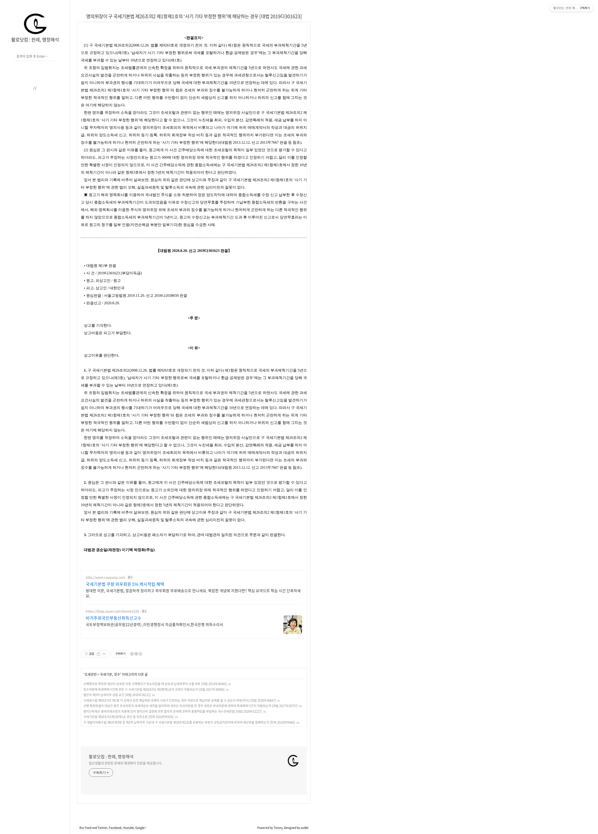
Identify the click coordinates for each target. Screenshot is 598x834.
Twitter (102, 828)
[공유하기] (98, 653)
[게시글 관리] (104, 653)
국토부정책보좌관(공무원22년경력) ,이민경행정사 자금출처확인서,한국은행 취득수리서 (154, 624)
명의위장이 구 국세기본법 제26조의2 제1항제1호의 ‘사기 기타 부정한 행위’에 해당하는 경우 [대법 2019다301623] (194, 16)
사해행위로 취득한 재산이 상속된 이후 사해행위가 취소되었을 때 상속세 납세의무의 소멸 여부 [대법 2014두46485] (155, 683)
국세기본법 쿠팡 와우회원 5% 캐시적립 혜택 (125, 584)
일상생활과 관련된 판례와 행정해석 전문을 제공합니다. (125, 763)
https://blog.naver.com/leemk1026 (112, 611)
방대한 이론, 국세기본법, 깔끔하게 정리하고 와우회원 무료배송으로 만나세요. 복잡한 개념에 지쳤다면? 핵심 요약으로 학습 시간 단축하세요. (193, 593)
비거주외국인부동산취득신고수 (113, 618)
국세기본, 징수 (110, 674)
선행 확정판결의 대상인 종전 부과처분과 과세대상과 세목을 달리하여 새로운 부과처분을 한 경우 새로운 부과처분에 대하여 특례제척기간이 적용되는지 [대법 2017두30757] (190, 705)
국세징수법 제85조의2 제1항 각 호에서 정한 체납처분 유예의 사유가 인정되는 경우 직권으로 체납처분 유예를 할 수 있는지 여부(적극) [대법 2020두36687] (179, 700)
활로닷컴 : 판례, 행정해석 (35, 39)
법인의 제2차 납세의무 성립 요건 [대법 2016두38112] (117, 694)
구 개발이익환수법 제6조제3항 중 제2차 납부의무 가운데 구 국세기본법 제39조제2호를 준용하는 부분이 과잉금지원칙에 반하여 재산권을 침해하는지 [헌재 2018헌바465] (189, 722)
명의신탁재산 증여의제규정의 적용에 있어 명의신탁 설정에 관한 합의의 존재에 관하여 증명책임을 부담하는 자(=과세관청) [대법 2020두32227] (172, 711)
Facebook (115, 828)
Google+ (140, 828)
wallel (304, 828)
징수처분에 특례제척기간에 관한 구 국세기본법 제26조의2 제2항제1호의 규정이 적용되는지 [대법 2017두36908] (153, 689)
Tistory (278, 828)
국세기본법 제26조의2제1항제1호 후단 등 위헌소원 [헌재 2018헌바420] (128, 716)
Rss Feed (85, 828)
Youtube (128, 828)
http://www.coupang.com (105, 577)
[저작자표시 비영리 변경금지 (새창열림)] (136, 654)
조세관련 (91, 674)
